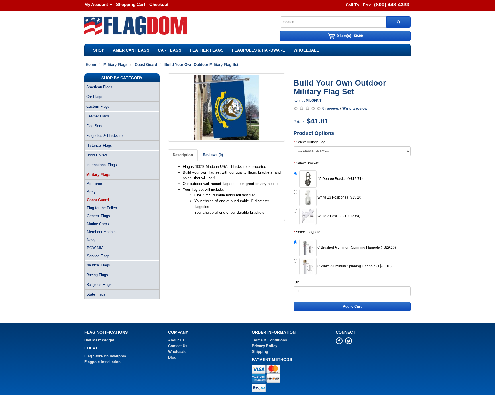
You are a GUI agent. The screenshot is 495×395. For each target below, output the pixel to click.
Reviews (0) (213, 155)
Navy (91, 240)
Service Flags (98, 256)
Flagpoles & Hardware (258, 50)
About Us (176, 340)
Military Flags (98, 174)
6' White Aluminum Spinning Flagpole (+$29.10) (354, 266)
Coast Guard (98, 200)
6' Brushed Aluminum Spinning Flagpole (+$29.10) (356, 247)
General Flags (98, 216)
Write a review (354, 108)
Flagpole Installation (102, 362)
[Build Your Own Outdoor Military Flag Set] (226, 107)
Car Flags (169, 50)
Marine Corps (98, 224)
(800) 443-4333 (391, 4)
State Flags (95, 294)
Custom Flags (97, 106)
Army (91, 192)
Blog (172, 357)
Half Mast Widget (99, 340)
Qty (296, 282)
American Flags (131, 50)
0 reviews (330, 108)
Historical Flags (99, 145)
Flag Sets (94, 126)
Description (183, 155)
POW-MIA (95, 248)
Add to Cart (352, 306)
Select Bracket (307, 163)
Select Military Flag (310, 142)
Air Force (94, 184)
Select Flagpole (308, 232)
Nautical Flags (98, 265)
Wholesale (306, 50)
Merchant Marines (102, 232)
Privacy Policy (264, 346)
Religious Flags (99, 284)
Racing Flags (97, 275)
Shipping (260, 351)
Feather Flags (206, 50)
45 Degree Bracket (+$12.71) (340, 179)
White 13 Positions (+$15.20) (339, 197)
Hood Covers (97, 155)
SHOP (98, 50)
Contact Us (177, 346)
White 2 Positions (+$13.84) (338, 216)
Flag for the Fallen (102, 208)
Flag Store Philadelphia (105, 356)
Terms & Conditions (269, 340)
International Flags (101, 165)
